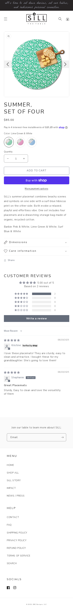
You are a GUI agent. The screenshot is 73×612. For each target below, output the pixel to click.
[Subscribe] (62, 437)
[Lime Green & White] (9, 142)
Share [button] (11, 260)
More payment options (36, 188)
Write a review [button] (36, 318)
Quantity (8, 151)
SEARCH (12, 563)
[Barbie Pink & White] (20, 142)
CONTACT (13, 517)
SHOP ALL (13, 472)
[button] (5, 19)
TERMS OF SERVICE (18, 555)
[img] (12, 340)
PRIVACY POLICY (16, 540)
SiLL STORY (14, 480)
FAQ (9, 524)
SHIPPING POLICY (17, 532)
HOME (10, 465)
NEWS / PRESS (15, 495)
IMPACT (11, 488)
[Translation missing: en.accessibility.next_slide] (65, 64)
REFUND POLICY (16, 548)
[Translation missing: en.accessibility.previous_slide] (8, 64)
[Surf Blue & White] (32, 142)
